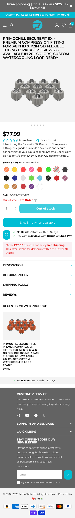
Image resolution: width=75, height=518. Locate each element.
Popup (35, 200)
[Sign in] (57, 25)
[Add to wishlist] (6, 235)
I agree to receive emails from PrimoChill (40, 482)
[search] (12, 25)
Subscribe (68, 475)
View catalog (5, 25)
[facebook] (36, 415)
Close (71, 6)
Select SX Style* (21, 162)
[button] (11, 140)
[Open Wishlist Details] (64, 25)
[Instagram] (18, 415)
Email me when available (37, 222)
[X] (44, 416)
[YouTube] (27, 415)
